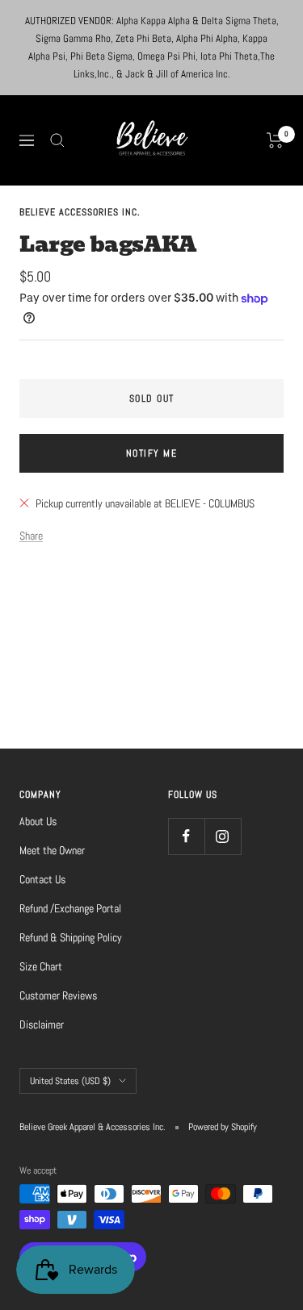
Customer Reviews (58, 995)
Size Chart (40, 966)
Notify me (152, 453)
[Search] (57, 140)
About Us (38, 821)
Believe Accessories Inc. (80, 212)
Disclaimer (41, 1024)
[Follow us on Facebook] (186, 836)
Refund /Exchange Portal (70, 908)
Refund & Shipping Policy (70, 937)
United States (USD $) (70, 1080)
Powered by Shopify (222, 1126)
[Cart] (275, 140)
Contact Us (42, 879)
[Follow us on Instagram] (222, 836)
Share (31, 535)
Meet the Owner (52, 850)
